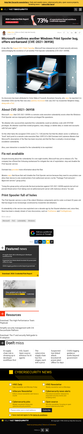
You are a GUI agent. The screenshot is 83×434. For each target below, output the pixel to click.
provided (15, 170)
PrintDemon (52, 211)
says (67, 98)
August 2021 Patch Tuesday (23, 48)
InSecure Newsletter (22, 391)
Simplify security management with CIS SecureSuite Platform (17, 329)
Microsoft (6, 221)
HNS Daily (17, 384)
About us (46, 425)
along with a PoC (8, 103)
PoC (13, 221)
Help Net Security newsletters (16, 2)
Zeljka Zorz (10, 32)
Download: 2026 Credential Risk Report (17, 274)
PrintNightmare (65, 211)
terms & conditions (40, 415)
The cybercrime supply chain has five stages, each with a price (40, 357)
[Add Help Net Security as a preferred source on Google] (79, 32)
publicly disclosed (38, 101)
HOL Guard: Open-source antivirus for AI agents (25, 354)
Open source (52, 401)
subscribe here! (48, 4)
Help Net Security (75, 421)
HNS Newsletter (54, 384)
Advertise (53, 425)
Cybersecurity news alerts (58, 391)
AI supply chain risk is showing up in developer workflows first (9, 355)
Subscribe (47, 410)
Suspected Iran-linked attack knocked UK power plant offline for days (57, 357)
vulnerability (22, 221)
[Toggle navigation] (80, 9)
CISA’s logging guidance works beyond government (19, 266)
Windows (31, 221)
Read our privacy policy (34, 425)
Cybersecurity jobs (21, 401)
